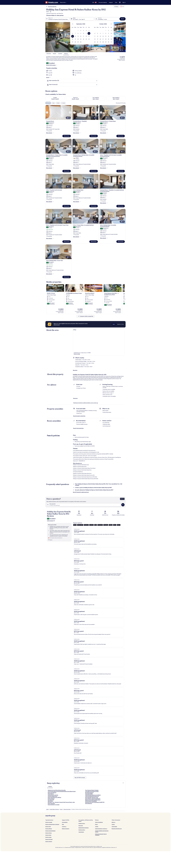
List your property (103, 2)
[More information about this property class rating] (50, 11)
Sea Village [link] (50, 801)
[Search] (123, 504)
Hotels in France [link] (48, 832)
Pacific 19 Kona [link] (51, 798)
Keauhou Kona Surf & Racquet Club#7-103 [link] (94, 802)
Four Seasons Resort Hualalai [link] (91, 790)
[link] (122, 6)
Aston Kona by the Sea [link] (53, 795)
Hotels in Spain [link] (48, 835)
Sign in (124, 2)
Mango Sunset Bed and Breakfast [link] (92, 799)
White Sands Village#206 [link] (91, 801)
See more (75, 370)
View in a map (77, 354)
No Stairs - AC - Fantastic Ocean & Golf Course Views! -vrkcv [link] (61, 802)
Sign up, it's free (120, 324)
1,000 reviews (50, 520)
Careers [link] (113, 824)
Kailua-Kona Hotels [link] (67, 809)
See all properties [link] (52, 6)
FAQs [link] (63, 824)
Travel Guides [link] (114, 826)
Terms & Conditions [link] (99, 822)
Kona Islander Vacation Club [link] (91, 797)
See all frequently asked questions (81, 492)
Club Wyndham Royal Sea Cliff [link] (92, 796)
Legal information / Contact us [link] (101, 828)
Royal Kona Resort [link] (89, 792)
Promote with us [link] (82, 829)
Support (111, 2)
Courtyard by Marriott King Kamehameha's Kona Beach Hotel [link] (62, 791)
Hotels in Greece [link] (48, 841)
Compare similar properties (86, 316)
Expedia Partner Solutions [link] (84, 827)
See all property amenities (79, 416)
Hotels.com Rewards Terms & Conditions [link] (101, 834)
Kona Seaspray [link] (88, 803)
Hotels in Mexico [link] (48, 828)
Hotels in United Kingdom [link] (50, 830)
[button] (78, 30)
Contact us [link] (64, 826)
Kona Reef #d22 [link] (89, 793)
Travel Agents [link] (81, 831)
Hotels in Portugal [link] (48, 839)
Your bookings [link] (64, 822)
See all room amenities (78, 428)
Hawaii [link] (61, 809)
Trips (116, 2)
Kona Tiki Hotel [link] (51, 803)
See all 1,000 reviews (51, 65)
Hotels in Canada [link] (48, 822)
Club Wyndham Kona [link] (52, 796)
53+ (122, 50)
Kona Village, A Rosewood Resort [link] (92, 798)
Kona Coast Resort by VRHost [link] (54, 797)
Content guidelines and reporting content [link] (101, 831)
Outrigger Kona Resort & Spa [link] (92, 791)
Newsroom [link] (81, 825)
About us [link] (113, 822)
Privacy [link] (96, 824)
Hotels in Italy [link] (48, 826)
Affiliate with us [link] (82, 823)
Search (122, 18)
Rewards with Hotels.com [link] (117, 828)
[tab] (50, 786)
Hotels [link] (47, 809)
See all (47, 77)
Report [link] (51, 539)
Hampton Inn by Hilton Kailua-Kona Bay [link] (57, 790)
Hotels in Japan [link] (48, 837)
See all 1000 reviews (80, 777)
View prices (66, 136)
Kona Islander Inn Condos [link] (53, 804)
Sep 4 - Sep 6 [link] (96, 99)
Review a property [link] (65, 828)
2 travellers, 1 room (102, 19)
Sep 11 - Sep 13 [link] (116, 99)
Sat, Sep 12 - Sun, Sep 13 (79, 19)
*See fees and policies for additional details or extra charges (85, 402)
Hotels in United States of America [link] (52, 824)
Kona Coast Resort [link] (52, 792)
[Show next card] (125, 299)
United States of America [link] (54, 809)
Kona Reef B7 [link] (51, 799)
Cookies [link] (96, 826)
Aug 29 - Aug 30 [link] (55, 99)
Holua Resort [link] (51, 793)
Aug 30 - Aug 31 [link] (75, 99)
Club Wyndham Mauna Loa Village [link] (93, 795)
